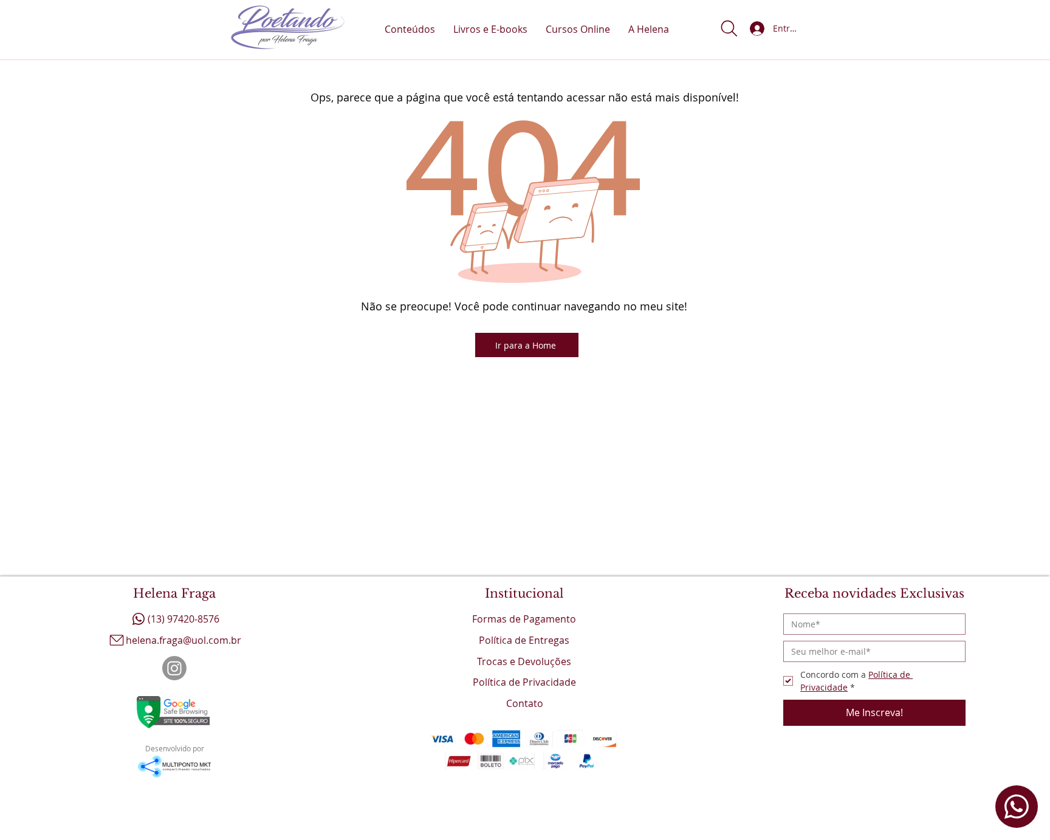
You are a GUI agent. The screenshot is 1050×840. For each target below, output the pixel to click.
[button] (729, 28)
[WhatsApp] (1016, 806)
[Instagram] (174, 668)
